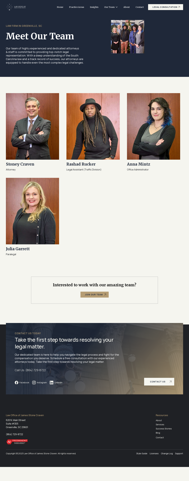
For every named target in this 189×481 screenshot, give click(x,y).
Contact (140, 7)
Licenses (154, 453)
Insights (94, 7)
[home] (16, 7)
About (126, 7)
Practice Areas (76, 7)
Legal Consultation (165, 7)
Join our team (94, 294)
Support (179, 453)
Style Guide (141, 453)
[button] (110, 7)
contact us (157, 381)
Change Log (167, 453)
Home (60, 7)
